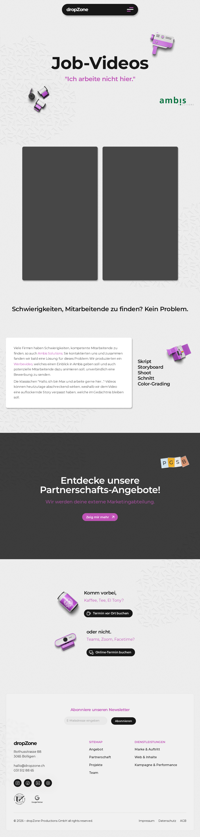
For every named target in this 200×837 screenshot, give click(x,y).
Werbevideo (23, 364)
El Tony (114, 600)
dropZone (77, 9)
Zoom (106, 639)
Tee (102, 600)
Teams (93, 639)
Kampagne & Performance (156, 765)
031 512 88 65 (24, 770)
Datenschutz (167, 821)
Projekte (96, 765)
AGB (183, 821)
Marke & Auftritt (147, 749)
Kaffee (90, 600)
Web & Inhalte (146, 757)
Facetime (123, 639)
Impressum (146, 821)
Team (93, 773)
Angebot (96, 749)
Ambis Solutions (50, 353)
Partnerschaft (100, 757)
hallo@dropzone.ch (29, 766)
